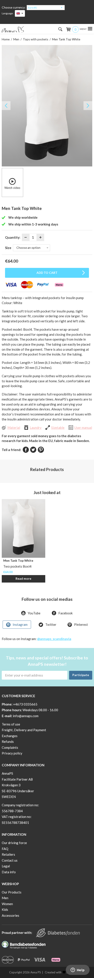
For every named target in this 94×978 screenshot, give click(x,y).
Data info (9, 872)
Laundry (36, 427)
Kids (5, 909)
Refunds (8, 741)
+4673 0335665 (25, 704)
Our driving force (14, 843)
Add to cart (47, 272)
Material (13, 427)
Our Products (11, 892)
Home (6, 39)
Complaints (10, 747)
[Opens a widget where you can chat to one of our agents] (78, 970)
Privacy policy (12, 753)
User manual (83, 427)
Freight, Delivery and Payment (24, 730)
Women (7, 904)
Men (16, 39)
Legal (6, 866)
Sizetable (57, 427)
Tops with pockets (35, 39)
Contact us (9, 860)
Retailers (8, 854)
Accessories (10, 915)
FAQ (5, 849)
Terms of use (11, 724)
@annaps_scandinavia (54, 639)
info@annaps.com (25, 716)
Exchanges (9, 736)
